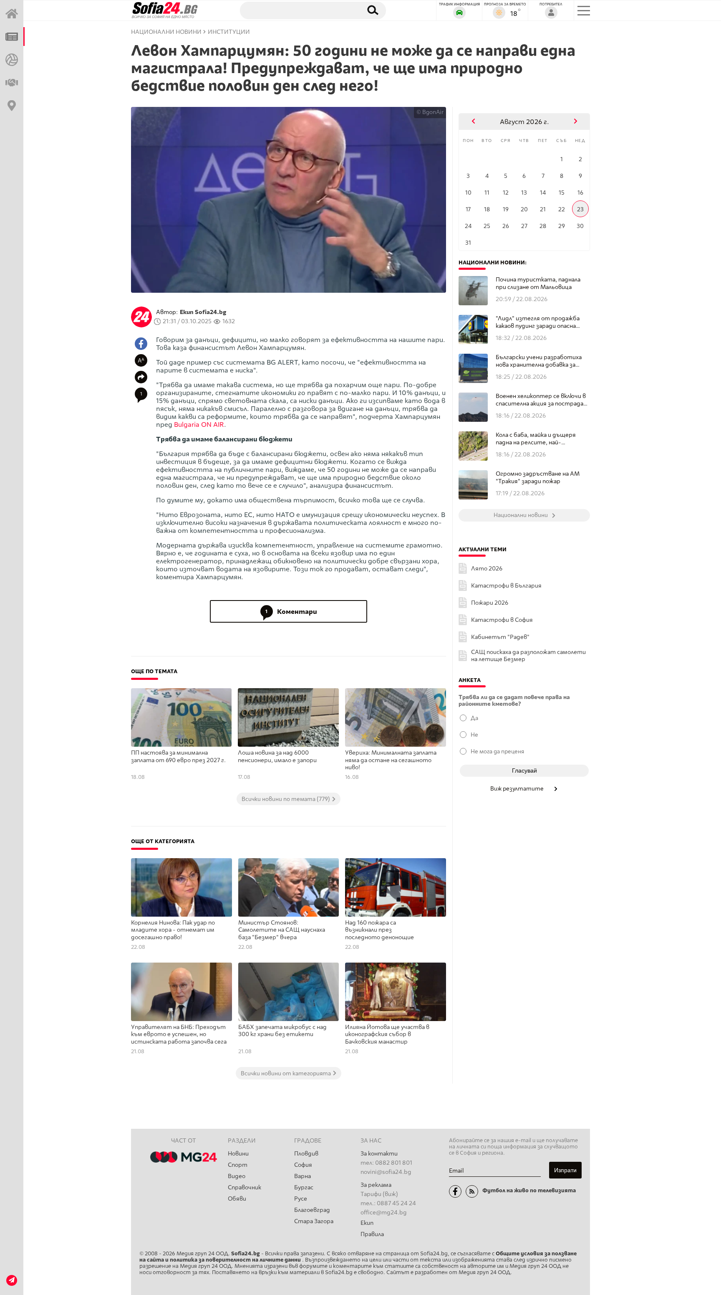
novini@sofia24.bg (385, 1172)
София (303, 1164)
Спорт (237, 1164)
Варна (302, 1176)
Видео (236, 1176)
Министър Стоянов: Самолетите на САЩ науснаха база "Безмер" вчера (281, 930)
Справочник (244, 1187)
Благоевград (312, 1210)
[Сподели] (141, 377)
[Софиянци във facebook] (455, 1191)
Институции (229, 31)
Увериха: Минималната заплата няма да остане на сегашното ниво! (390, 760)
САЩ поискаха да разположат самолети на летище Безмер (528, 656)
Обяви (237, 1198)
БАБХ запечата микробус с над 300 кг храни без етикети (282, 1031)
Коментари (291, 612)
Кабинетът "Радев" (500, 637)
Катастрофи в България (506, 585)
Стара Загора (313, 1221)
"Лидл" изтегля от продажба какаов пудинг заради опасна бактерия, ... (538, 322)
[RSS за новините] (472, 1191)
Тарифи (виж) (379, 1194)
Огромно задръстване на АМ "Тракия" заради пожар (538, 477)
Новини (238, 1153)
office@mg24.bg (383, 1212)
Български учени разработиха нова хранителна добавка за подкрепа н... (539, 361)
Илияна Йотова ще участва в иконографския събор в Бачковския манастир (387, 1034)
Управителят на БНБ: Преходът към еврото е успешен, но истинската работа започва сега (179, 1034)
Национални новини (166, 31)
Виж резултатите (517, 788)
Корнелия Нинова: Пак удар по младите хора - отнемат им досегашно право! (173, 930)
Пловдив (306, 1153)
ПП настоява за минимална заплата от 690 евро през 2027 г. (178, 756)
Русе (300, 1198)
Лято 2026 (486, 568)
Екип (366, 1223)
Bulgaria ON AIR (199, 424)
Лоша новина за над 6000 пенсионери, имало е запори (277, 756)
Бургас (303, 1187)
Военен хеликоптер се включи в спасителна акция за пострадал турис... (541, 400)
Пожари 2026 (489, 602)
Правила (372, 1234)
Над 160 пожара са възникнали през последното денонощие (379, 930)
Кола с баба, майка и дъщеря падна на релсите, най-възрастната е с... (536, 438)
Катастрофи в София (502, 619)
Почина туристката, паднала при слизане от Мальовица (538, 283)
